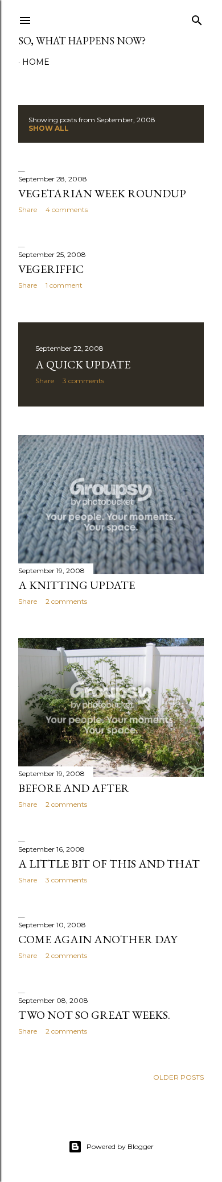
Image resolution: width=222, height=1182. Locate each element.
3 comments (83, 380)
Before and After (73, 788)
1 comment (64, 285)
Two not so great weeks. (94, 1014)
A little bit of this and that (109, 863)
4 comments (67, 209)
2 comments (66, 601)
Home (36, 62)
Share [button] (27, 209)
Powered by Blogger (120, 1146)
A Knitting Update (76, 585)
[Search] (197, 18)
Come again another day (97, 939)
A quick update (82, 364)
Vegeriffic (51, 269)
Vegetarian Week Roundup (102, 193)
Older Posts (178, 1077)
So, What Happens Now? (82, 40)
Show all (48, 128)
